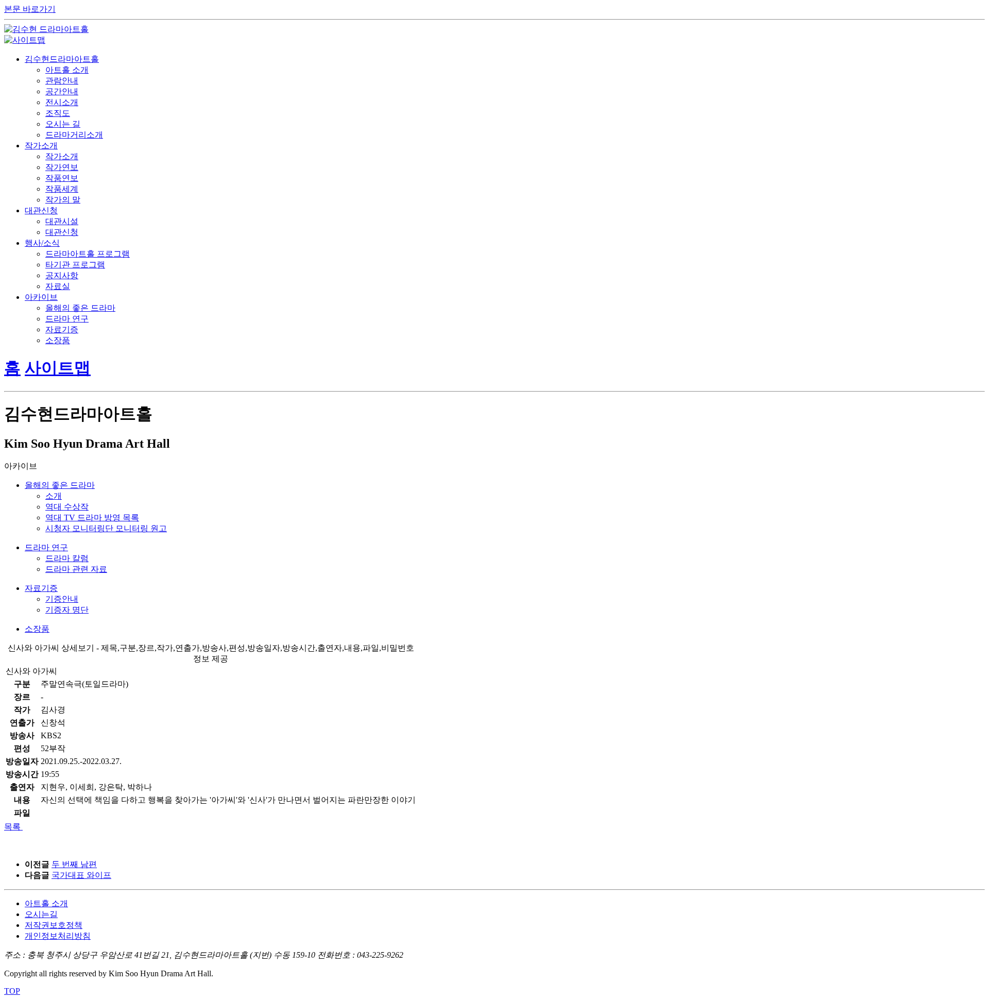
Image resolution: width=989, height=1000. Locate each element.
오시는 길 (62, 124)
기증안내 (61, 599)
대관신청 (61, 232)
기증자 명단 (67, 609)
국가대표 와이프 (81, 875)
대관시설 (61, 221)
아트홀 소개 (67, 69)
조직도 (57, 113)
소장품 (57, 340)
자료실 (57, 286)
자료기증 (61, 329)
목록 (12, 826)
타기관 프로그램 (75, 264)
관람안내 (61, 80)
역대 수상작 (67, 506)
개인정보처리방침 (58, 935)
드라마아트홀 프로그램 (87, 253)
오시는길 (41, 914)
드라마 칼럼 (67, 558)
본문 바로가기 (30, 9)
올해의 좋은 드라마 (80, 307)
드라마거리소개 (74, 134)
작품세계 (61, 188)
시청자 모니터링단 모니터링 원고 (106, 528)
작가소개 (61, 156)
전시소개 (61, 102)
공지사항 (61, 275)
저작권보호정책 (53, 925)
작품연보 (61, 178)
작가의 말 (62, 199)
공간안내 (61, 91)
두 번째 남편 (74, 864)
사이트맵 (58, 368)
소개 (53, 495)
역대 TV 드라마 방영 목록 (92, 517)
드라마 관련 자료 (76, 569)
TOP (12, 991)
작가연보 (61, 167)
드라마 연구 (67, 318)
